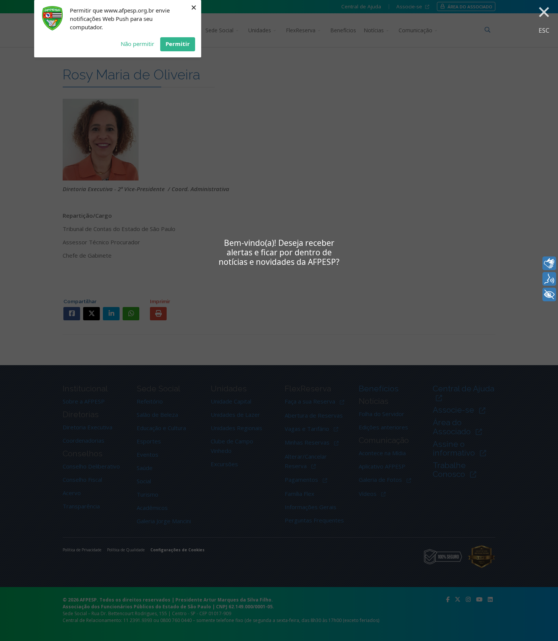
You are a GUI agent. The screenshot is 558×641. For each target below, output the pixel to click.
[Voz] (549, 279)
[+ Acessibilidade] (549, 294)
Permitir (178, 43)
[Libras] (549, 263)
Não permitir (137, 43)
